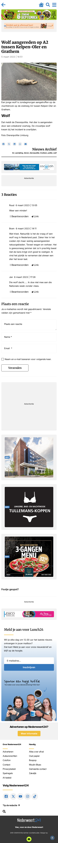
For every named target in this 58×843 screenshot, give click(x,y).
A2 (13, 153)
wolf (55, 153)
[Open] (54, 4)
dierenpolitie (34, 153)
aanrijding (19, 153)
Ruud (11, 205)
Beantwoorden (20, 216)
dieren (26, 153)
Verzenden (15, 368)
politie (50, 153)
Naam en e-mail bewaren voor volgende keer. (28, 359)
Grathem (43, 153)
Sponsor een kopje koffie (22, 681)
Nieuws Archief (44, 149)
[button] (3, 144)
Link (36, 216)
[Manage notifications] (52, 838)
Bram (11, 228)
